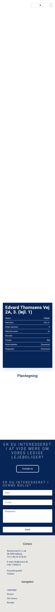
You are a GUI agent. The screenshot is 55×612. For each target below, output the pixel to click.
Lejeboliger (12, 590)
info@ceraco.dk (21, 562)
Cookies (11, 574)
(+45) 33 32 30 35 (18, 557)
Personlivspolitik (14, 571)
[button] (51, 5)
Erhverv (10, 594)
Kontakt (10, 603)
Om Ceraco (12, 598)
